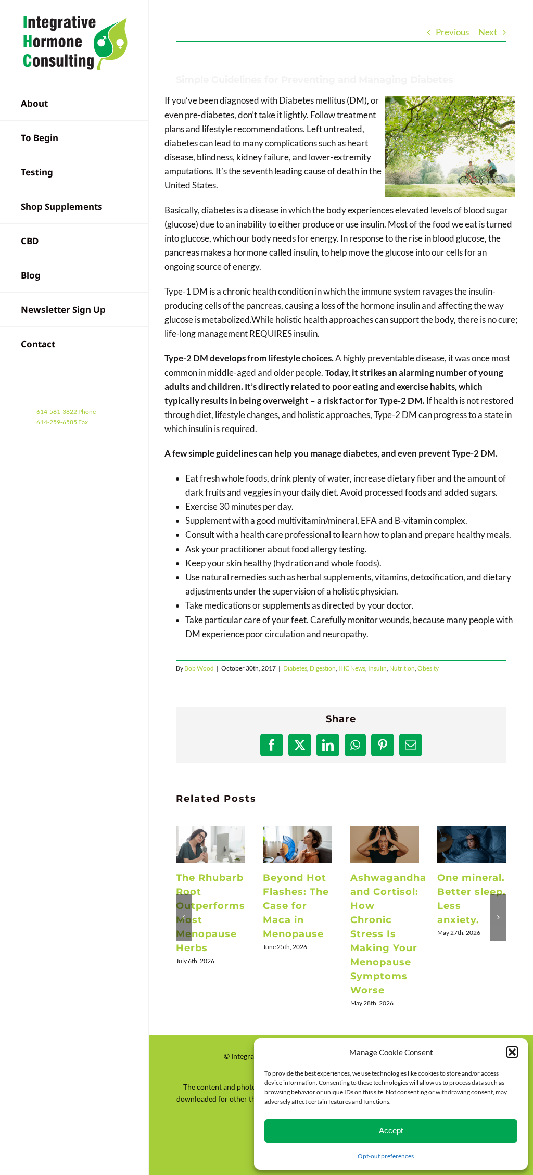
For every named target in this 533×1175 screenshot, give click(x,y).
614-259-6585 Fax (62, 422)
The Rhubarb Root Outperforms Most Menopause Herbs (210, 844)
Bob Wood (199, 668)
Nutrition (402, 668)
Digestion (323, 668)
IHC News (351, 668)
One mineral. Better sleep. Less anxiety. (472, 844)
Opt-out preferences (386, 1156)
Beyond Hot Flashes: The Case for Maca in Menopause (298, 844)
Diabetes (295, 668)
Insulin (377, 668)
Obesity (428, 668)
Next (487, 32)
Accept (391, 1130)
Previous (452, 32)
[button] (512, 1052)
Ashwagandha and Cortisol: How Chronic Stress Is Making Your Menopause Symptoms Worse (385, 844)
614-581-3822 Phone (66, 411)
